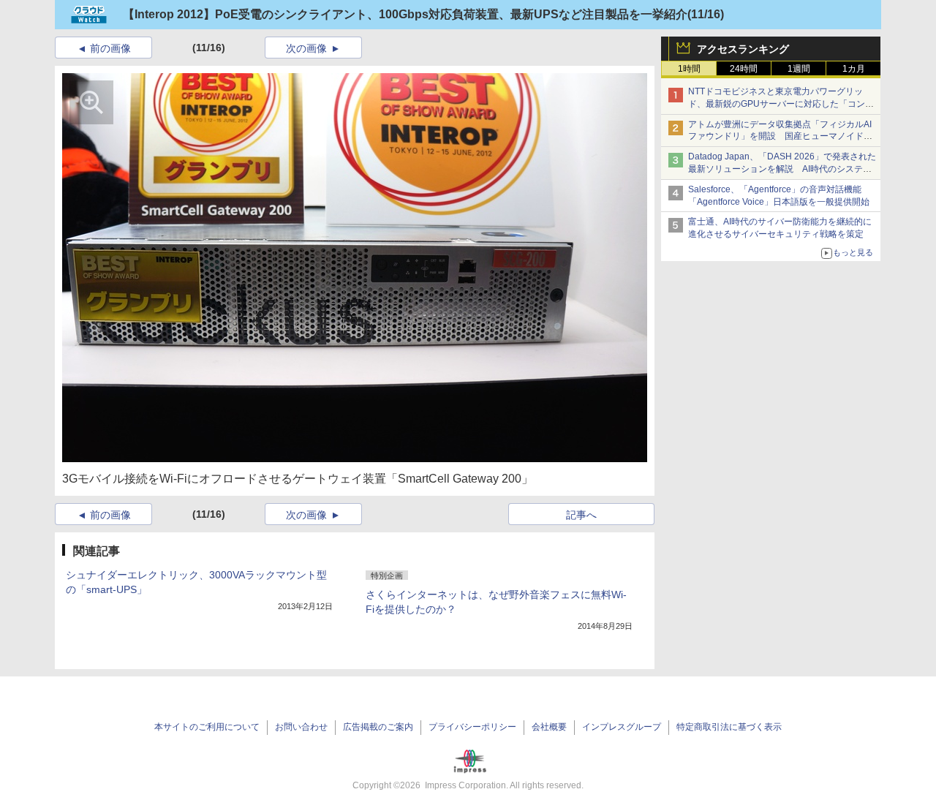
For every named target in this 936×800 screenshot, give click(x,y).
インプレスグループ (621, 727)
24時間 (744, 69)
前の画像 (110, 48)
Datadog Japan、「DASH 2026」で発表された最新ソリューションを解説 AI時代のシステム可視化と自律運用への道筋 (782, 168)
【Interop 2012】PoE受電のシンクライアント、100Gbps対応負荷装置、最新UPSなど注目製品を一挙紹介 (405, 14)
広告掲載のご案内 (378, 727)
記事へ (581, 515)
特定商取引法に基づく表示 (729, 727)
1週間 (799, 69)
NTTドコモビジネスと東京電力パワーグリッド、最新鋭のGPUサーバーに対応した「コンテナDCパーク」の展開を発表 (781, 103)
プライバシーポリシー (472, 727)
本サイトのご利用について (207, 727)
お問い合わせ (301, 727)
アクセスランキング (743, 49)
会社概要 (549, 727)
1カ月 (853, 69)
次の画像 (306, 48)
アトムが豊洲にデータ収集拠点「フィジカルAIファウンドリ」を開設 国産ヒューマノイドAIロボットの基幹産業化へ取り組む (780, 136)
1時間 (689, 69)
